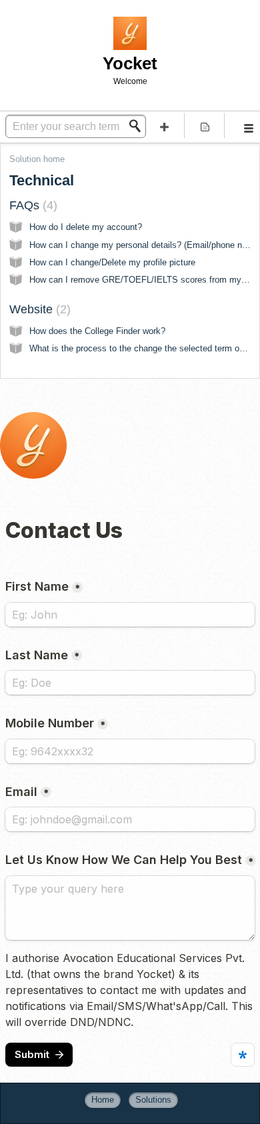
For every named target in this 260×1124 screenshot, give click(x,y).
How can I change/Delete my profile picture (112, 262)
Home (102, 1100)
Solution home (37, 159)
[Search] (139, 126)
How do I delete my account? (85, 227)
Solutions (153, 1100)
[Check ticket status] (205, 125)
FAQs (31, 205)
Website (38, 309)
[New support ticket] (164, 125)
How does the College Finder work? (97, 331)
